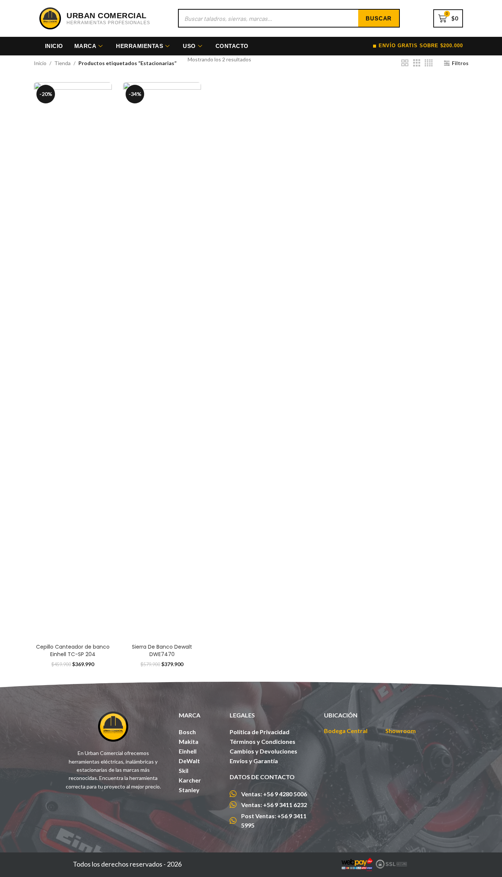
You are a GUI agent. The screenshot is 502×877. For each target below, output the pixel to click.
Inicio (54, 46)
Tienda (62, 63)
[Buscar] (378, 18)
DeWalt (189, 760)
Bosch (187, 731)
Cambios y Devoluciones (263, 751)
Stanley (189, 789)
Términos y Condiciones (262, 741)
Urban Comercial (107, 15)
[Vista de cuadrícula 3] (416, 63)
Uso (189, 46)
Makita (188, 741)
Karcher (190, 780)
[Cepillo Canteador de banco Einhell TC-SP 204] (73, 361)
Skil (183, 770)
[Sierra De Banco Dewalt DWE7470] (162, 361)
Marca (85, 46)
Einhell (188, 751)
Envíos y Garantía (254, 760)
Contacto (232, 46)
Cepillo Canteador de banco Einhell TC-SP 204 (73, 650)
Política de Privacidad (259, 731)
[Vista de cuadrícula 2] (404, 63)
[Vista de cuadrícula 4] (429, 63)
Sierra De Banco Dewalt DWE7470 (162, 650)
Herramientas (139, 46)
